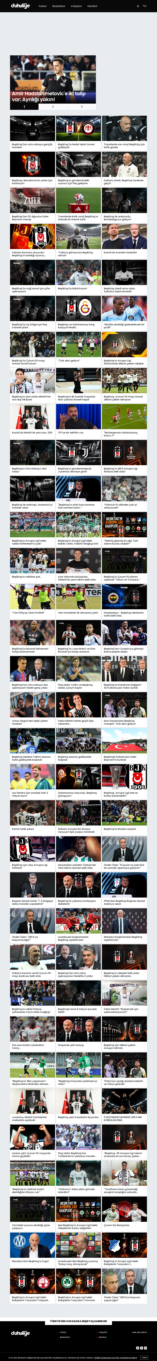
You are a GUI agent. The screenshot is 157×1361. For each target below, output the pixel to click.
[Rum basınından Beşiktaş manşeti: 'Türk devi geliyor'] (124, 704)
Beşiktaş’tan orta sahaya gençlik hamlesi (32, 146)
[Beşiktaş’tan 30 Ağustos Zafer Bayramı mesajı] (32, 200)
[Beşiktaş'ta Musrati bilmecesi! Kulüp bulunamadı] (32, 632)
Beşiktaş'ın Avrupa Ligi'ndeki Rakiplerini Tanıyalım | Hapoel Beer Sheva (30, 1299)
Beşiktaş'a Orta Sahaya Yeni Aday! (29, 470)
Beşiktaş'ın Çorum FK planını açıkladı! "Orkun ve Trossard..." (122, 578)
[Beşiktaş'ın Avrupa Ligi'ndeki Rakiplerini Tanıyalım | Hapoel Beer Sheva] (32, 1281)
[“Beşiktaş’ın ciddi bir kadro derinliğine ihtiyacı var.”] (32, 1173)
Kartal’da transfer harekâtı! (120, 252)
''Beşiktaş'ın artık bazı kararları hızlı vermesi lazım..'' (76, 506)
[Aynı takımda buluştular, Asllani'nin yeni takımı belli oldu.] (78, 560)
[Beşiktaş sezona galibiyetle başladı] (78, 740)
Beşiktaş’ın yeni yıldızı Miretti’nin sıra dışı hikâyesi (31, 398)
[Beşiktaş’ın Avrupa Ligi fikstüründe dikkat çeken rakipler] (124, 344)
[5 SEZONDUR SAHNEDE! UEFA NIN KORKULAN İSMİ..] (124, 1101)
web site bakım (139, 1332)
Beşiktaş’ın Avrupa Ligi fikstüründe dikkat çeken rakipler (124, 362)
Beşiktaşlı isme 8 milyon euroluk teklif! (77, 1010)
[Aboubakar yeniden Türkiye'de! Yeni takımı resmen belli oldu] (78, 849)
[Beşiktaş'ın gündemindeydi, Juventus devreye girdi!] (78, 452)
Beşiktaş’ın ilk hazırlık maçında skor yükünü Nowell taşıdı (76, 398)
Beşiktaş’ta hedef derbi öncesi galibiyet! (76, 146)
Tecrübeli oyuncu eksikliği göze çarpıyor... (31, 1227)
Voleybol (76, 6)
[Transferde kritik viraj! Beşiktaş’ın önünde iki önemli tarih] (78, 200)
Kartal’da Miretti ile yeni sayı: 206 (32, 432)
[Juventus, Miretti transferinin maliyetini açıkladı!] (32, 1101)
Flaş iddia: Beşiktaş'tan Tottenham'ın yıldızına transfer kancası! (76, 1155)
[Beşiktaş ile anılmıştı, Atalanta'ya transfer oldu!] (32, 488)
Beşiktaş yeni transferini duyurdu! (78, 1117)
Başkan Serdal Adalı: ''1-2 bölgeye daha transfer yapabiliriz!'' (32, 902)
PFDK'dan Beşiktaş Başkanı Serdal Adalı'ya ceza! (124, 902)
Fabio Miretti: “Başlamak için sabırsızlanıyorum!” (121, 1010)
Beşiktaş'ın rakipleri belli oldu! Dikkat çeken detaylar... (121, 974)
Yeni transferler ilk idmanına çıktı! (78, 612)
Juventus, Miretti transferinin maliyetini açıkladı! (29, 1119)
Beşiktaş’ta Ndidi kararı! (72, 288)
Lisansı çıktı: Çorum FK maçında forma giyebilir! (31, 1155)
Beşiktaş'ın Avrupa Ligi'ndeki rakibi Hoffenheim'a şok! (29, 542)
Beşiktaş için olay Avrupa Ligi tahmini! (29, 866)
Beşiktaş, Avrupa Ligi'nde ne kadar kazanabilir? (121, 794)
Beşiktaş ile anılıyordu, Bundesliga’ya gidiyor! (117, 218)
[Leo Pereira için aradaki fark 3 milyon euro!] (32, 776)
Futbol (42, 6)
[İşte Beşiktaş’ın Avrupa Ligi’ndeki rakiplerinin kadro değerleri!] (78, 1209)
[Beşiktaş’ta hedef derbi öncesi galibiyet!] (78, 128)
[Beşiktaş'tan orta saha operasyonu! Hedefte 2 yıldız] (78, 957)
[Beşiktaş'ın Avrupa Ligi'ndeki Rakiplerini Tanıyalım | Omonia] (78, 1281)
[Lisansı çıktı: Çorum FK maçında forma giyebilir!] (32, 1137)
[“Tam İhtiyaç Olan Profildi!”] (32, 596)
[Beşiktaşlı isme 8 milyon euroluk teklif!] (78, 993)
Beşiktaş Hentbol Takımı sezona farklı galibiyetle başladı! (31, 758)
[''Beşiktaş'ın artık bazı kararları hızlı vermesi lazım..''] (78, 488)
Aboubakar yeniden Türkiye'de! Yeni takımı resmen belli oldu (77, 866)
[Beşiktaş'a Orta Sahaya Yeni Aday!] (32, 452)
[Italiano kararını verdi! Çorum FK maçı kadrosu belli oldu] (32, 957)
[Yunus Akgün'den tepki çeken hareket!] (32, 704)
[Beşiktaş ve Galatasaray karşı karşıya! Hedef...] (78, 308)
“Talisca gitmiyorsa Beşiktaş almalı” (75, 254)
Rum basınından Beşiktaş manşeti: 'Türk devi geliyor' (120, 722)
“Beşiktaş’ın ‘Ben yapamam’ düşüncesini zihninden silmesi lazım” (30, 1082)
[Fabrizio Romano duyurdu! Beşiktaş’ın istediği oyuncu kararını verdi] (32, 236)
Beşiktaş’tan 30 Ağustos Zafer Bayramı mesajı (30, 218)
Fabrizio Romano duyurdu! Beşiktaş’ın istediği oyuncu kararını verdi (28, 254)
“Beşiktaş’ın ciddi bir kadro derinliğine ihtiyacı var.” (28, 1191)
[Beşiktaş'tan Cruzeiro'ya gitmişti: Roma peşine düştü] (124, 632)
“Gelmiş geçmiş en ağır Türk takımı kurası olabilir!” (121, 542)
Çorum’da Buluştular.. (117, 1225)
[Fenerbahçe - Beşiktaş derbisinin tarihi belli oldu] (124, 596)
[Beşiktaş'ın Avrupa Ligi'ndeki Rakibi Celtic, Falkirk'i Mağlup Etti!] (78, 524)
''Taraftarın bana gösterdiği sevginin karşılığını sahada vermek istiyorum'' (120, 1191)
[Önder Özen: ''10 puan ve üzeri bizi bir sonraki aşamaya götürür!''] (124, 849)
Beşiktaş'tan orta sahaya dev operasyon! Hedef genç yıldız (30, 686)
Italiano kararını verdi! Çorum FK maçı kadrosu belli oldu (31, 974)
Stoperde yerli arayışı (71, 1045)
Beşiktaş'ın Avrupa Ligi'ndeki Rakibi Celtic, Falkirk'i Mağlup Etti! (78, 542)
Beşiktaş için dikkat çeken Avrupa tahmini (119, 1046)
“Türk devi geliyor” (69, 360)
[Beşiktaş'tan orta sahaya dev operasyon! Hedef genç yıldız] (32, 668)
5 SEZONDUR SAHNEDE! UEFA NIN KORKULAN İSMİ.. (123, 1119)
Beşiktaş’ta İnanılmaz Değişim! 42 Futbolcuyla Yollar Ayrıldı (122, 686)
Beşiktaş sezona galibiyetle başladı (74, 758)
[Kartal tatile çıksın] (32, 812)
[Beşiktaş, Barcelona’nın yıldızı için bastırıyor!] (32, 164)
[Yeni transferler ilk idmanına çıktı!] (78, 596)
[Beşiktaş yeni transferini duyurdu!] (78, 1101)
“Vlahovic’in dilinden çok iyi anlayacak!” (120, 506)
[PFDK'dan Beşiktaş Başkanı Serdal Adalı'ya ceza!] (124, 885)
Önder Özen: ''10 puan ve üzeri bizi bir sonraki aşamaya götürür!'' (124, 866)
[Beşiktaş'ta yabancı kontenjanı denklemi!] (78, 885)
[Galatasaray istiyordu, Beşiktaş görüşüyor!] (78, 776)
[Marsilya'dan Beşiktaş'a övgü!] (32, 1245)
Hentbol (92, 6)
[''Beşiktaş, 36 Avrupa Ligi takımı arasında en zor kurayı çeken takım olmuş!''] (124, 1137)
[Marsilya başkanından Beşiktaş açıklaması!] (124, 921)
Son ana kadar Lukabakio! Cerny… (28, 1046)
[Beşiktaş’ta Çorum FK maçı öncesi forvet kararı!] (32, 344)
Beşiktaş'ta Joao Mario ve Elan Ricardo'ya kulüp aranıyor (76, 650)
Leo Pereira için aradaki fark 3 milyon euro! (30, 794)
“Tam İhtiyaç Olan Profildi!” (28, 612)
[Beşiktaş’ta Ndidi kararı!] (78, 272)
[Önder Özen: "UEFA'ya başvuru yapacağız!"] (124, 1281)
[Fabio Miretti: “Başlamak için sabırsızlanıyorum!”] (124, 993)
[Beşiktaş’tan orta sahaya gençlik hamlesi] (32, 128)
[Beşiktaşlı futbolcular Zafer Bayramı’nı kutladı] (124, 740)
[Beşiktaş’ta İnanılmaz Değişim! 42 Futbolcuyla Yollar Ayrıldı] (124, 668)
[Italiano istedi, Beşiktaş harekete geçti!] (124, 164)
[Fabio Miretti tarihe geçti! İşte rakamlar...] (78, 704)
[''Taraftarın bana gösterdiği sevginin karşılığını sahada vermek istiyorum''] (124, 1173)
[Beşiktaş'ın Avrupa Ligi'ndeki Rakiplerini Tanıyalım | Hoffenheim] (124, 1245)
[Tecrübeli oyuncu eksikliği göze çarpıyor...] (32, 1209)
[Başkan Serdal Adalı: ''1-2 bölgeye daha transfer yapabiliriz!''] (32, 885)
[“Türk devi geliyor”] (78, 344)
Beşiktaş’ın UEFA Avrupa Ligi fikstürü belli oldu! (120, 470)
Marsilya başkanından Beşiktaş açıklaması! (123, 938)
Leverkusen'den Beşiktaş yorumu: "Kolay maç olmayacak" (78, 1263)
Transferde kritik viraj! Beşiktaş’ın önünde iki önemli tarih (78, 218)
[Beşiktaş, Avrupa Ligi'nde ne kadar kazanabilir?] (124, 776)
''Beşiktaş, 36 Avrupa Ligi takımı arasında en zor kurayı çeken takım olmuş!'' (123, 1155)
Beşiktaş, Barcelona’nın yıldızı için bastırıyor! (32, 182)
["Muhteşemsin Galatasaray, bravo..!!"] (124, 416)
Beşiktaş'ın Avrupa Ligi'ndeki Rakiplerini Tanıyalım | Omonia (76, 1299)
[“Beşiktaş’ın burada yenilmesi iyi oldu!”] (78, 1065)
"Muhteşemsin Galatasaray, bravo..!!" (121, 434)
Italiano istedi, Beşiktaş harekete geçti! (124, 182)
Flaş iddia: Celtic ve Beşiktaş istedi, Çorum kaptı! (75, 686)
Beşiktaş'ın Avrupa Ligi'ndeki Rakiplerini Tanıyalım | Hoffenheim (121, 1263)
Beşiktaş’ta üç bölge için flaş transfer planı (29, 326)
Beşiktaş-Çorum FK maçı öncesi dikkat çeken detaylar (123, 398)
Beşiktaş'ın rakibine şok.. (26, 576)
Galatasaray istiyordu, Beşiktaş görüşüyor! (77, 794)
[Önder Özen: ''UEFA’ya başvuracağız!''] (32, 921)
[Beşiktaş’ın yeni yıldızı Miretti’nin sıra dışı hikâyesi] (32, 380)
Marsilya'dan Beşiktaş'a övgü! (30, 1261)
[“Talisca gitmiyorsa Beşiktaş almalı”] (78, 236)
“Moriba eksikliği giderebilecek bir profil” (124, 326)
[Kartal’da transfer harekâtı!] (124, 236)
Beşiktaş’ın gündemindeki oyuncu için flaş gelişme (73, 182)
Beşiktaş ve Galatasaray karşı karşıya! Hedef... (76, 326)
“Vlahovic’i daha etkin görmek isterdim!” (76, 1191)
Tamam (144, 1358)
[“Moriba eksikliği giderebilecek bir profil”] (124, 308)
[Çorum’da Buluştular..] (124, 1209)
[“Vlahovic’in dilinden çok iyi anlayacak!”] (124, 488)
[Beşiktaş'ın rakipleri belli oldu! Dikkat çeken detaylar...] (124, 957)
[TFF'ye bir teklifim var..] (78, 416)
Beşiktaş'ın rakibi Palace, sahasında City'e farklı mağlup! (31, 1010)
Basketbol (58, 6)
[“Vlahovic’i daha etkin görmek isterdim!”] (78, 1173)
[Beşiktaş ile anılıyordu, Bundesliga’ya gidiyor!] (124, 200)
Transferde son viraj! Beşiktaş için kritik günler (124, 146)
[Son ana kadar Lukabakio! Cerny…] (32, 1029)
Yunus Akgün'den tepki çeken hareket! (30, 722)
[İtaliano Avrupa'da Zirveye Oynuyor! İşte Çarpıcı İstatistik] (78, 812)
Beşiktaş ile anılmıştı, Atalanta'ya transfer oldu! (32, 506)
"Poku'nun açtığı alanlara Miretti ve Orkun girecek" (123, 1082)
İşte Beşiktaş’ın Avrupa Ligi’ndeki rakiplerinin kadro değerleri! (78, 1227)
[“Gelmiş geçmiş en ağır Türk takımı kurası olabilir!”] (124, 524)
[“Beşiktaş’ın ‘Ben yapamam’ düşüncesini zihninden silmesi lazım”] (32, 1065)
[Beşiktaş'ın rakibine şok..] (32, 560)
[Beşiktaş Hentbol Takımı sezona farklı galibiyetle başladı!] (32, 740)
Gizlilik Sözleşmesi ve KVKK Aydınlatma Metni (115, 1357)
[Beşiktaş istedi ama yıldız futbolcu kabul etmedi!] (124, 272)
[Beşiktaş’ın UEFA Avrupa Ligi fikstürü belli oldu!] (124, 452)
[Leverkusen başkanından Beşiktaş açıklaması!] (78, 921)
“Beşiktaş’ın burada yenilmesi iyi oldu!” (77, 1082)
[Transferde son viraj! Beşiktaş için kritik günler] (124, 128)
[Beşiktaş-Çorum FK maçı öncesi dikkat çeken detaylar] (124, 380)
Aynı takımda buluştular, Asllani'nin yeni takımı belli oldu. (77, 578)
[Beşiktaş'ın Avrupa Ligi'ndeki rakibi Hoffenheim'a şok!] (32, 524)
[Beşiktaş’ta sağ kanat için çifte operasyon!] (32, 272)
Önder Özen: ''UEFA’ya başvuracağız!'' (25, 938)
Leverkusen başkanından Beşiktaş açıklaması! (73, 938)
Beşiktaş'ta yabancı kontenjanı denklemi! (77, 902)
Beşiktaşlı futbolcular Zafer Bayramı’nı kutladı (120, 758)
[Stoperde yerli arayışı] (78, 1029)
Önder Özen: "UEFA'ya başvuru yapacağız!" (122, 1299)
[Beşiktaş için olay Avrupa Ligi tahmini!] (32, 849)
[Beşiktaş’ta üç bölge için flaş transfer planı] (32, 308)
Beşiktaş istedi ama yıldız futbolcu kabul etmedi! (119, 290)
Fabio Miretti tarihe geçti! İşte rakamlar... (76, 722)
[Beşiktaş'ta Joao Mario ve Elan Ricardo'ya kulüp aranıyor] (78, 632)
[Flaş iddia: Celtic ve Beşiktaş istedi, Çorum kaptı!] (78, 668)
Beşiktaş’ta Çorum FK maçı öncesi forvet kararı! (28, 362)
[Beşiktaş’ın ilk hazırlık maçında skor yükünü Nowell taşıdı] (78, 380)
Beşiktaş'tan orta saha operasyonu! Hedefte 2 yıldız (75, 974)
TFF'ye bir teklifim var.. (71, 432)
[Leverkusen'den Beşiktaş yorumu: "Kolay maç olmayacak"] (78, 1245)
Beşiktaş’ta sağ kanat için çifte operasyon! (31, 290)
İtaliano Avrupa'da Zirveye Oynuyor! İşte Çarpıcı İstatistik (76, 830)
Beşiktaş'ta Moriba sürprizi (120, 828)
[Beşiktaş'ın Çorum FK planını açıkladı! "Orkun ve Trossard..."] (124, 560)
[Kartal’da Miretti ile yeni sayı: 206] (32, 416)
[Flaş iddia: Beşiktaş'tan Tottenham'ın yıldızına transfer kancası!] (78, 1137)
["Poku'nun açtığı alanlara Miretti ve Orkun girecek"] (124, 1065)
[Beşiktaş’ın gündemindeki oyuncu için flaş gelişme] (78, 164)
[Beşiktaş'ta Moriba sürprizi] (124, 812)
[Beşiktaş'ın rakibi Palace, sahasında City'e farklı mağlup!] (32, 993)
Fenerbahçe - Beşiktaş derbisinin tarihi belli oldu (124, 614)
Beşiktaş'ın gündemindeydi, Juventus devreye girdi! (75, 470)
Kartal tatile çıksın (23, 828)
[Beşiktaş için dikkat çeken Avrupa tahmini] (124, 1029)
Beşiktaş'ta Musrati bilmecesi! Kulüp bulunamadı (30, 650)
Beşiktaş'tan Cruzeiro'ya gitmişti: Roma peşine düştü (124, 650)
